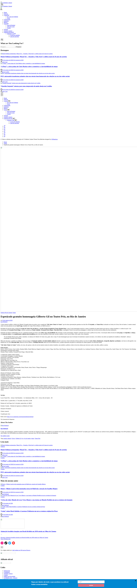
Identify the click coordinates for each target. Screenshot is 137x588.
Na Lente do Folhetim (12, 16)
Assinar (91, 585)
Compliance (7, 572)
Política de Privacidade (9, 576)
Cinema (6, 15)
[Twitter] (9, 543)
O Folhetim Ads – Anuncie (10, 578)
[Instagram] (2, 543)
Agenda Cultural (8, 31)
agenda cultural (7, 438)
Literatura (6, 21)
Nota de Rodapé (11, 25)
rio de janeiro (27, 438)
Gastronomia (7, 19)
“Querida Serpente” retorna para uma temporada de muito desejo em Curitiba (26, 86)
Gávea (13, 438)
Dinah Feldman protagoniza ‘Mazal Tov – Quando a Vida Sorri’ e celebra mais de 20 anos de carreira (34, 56)
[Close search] (2, 93)
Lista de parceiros (14, 36)
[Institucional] (4, 126)
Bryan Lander (5, 72)
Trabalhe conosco (8, 573)
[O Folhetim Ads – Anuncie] (4, 135)
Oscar (8, 18)
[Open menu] (68, 9)
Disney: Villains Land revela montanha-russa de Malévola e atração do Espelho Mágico (29, 488)
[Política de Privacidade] (4, 133)
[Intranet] (4, 136)
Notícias (6, 14)
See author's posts (5, 435)
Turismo (6, 29)
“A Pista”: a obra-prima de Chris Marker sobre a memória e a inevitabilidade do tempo (29, 66)
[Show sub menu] (9, 101)
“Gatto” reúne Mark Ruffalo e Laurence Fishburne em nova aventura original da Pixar (29, 511)
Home (5, 12)
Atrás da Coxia (11, 26)
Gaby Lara (4, 62)
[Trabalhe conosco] (4, 129)
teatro (32, 438)
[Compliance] (4, 128)
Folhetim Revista (8, 32)
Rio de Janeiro (8, 312)
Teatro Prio (37, 438)
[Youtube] (13, 543)
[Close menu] (2, 547)
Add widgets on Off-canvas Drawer (21, 550)
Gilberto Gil (18, 438)
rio (22, 438)
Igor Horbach (4, 321)
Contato (6, 575)
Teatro (5, 23)
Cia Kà (9, 28)
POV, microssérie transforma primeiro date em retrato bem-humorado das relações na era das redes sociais (35, 76)
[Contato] (4, 131)
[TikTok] (5, 543)
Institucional (7, 570)
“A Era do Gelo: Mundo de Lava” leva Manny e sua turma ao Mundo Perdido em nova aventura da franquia (36, 500)
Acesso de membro (15, 35)
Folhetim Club (10, 33)
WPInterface (54, 139)
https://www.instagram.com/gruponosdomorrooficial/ (20, 416)
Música (5, 22)
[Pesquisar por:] (8, 46)
